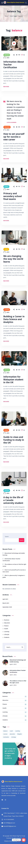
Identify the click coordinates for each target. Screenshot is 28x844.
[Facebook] (2, 800)
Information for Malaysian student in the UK (13, 380)
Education (7, 127)
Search (7, 536)
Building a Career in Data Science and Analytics (13, 319)
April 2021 (5, 599)
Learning (7, 309)
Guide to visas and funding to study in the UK (13, 440)
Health (6, 249)
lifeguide (19, 734)
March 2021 (6, 603)
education (12, 734)
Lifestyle (7, 55)
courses (5, 734)
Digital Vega (20, 841)
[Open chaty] (24, 840)
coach (11, 731)
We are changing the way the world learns (13, 259)
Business (6, 620)
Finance (6, 186)
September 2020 (7, 607)
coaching (17, 731)
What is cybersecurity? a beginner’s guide (14, 576)
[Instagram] (5, 800)
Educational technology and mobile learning (14, 554)
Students (6, 638)
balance (5, 731)
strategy (13, 737)
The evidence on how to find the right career (14, 565)
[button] (26, 3)
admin (7, 57)
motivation (6, 737)
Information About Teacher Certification (11, 560)
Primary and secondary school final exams (12, 196)
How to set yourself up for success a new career (13, 137)
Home (6, 16)
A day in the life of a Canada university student (13, 500)
